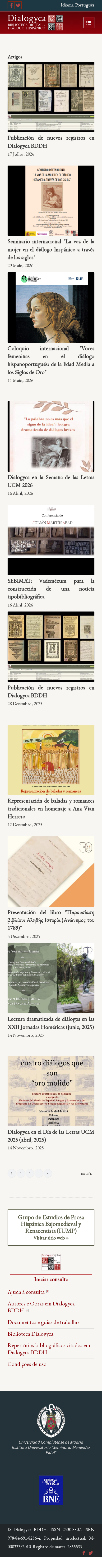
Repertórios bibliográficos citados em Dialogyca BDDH (49, 1348)
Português (84, 5)
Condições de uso (27, 1364)
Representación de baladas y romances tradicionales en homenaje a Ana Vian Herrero (51, 808)
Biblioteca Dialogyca (30, 1333)
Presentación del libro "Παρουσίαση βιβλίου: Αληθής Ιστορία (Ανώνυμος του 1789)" (51, 920)
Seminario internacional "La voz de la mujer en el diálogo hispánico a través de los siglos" (51, 249)
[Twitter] (18, 5)
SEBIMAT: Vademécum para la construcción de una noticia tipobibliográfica (51, 588)
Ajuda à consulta (26, 1291)
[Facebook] (11, 5)
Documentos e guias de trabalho (43, 1322)
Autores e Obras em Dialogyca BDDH (41, 1307)
